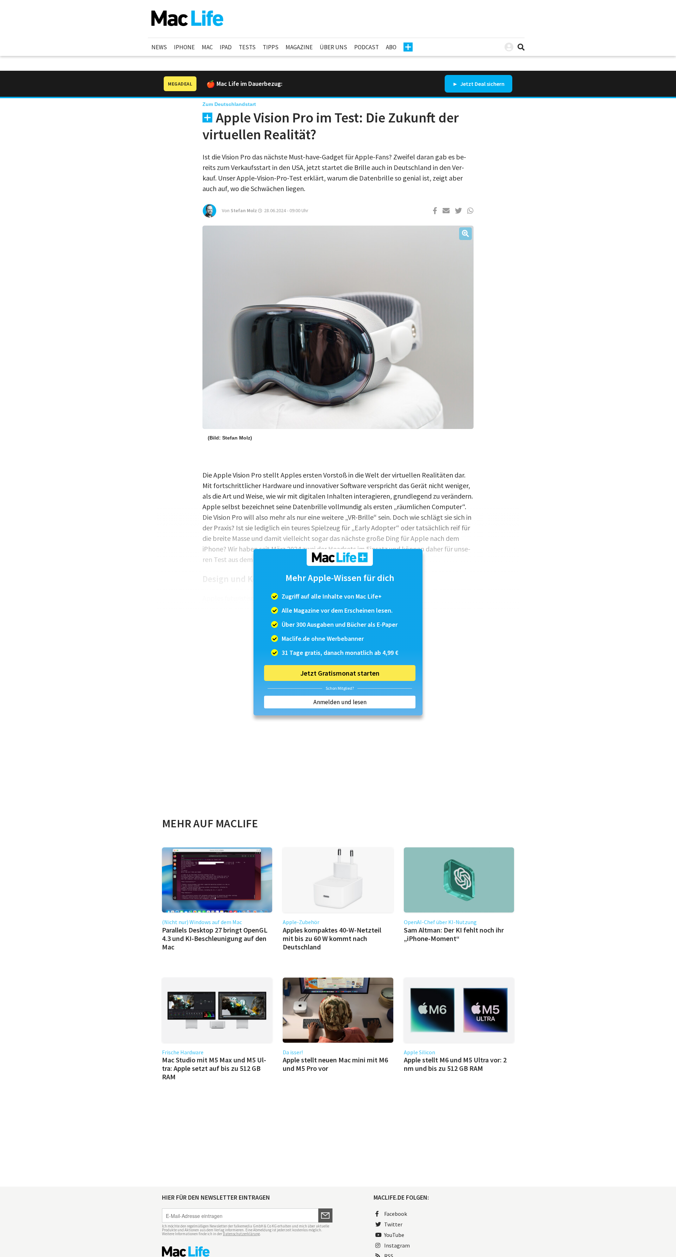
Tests (247, 47)
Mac (207, 47)
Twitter (393, 1224)
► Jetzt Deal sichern (478, 83)
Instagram (397, 1245)
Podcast (366, 47)
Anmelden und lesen (340, 702)
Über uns (333, 47)
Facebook (395, 1213)
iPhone (184, 47)
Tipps (270, 47)
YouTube (394, 1234)
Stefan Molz (244, 210)
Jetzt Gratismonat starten (340, 673)
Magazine (299, 47)
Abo (391, 47)
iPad (226, 47)
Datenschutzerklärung (241, 1233)
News (159, 47)
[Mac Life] (247, 1251)
